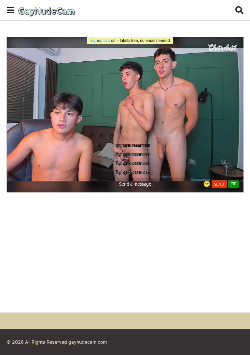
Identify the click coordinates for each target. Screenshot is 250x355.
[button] (11, 10)
